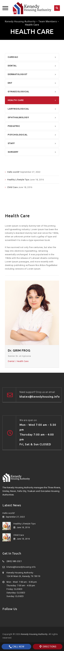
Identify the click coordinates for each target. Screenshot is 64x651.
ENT (10, 83)
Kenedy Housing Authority (34, 634)
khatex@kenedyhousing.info (21, 567)
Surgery (13, 152)
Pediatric (14, 126)
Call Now (18, 646)
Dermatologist (17, 74)
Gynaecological (18, 91)
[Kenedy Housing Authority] (32, 8)
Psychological (18, 134)
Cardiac (13, 57)
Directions (49, 646)
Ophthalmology (18, 117)
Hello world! (13, 172)
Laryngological (18, 109)
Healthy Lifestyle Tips (18, 179)
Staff (11, 143)
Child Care (12, 187)
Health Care (16, 100)
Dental (12, 65)
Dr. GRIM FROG (19, 350)
